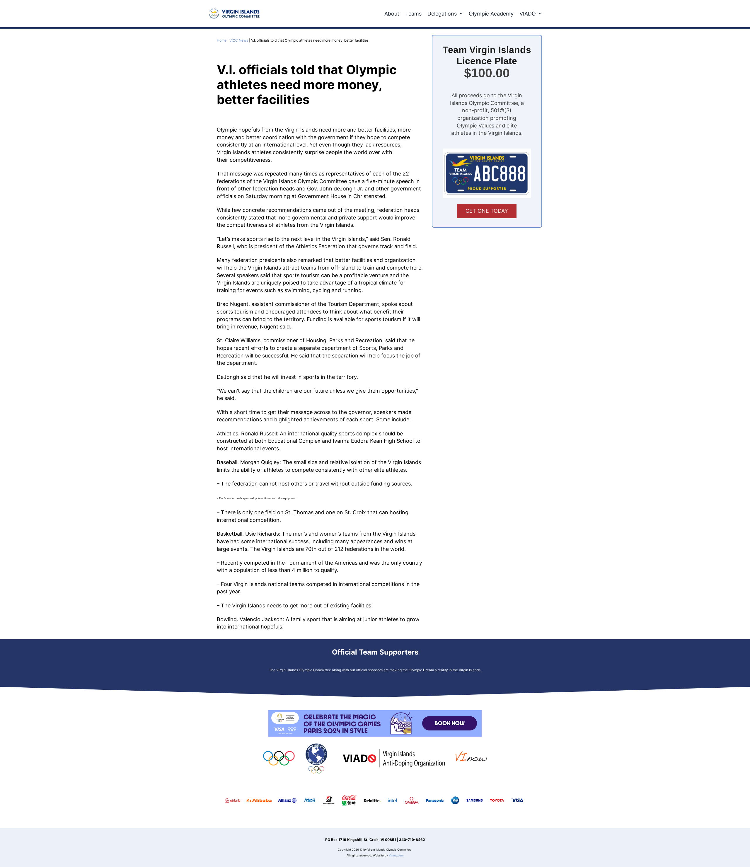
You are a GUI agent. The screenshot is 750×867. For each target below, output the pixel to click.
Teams (413, 14)
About (391, 14)
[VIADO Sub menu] (540, 13)
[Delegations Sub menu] (461, 13)
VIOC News (238, 40)
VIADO (527, 14)
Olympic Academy (491, 14)
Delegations (442, 14)
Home (221, 40)
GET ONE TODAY (487, 211)
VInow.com (396, 855)
